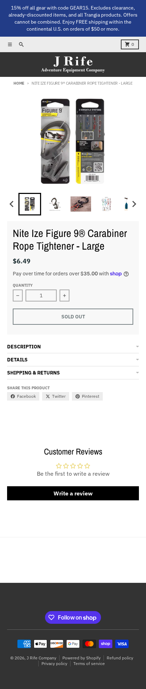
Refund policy (120, 657)
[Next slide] (134, 204)
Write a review (73, 493)
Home (18, 83)
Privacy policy (54, 663)
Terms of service (89, 663)
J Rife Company (41, 657)
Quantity (23, 285)
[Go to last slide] (12, 204)
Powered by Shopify (81, 657)
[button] (29, 204)
